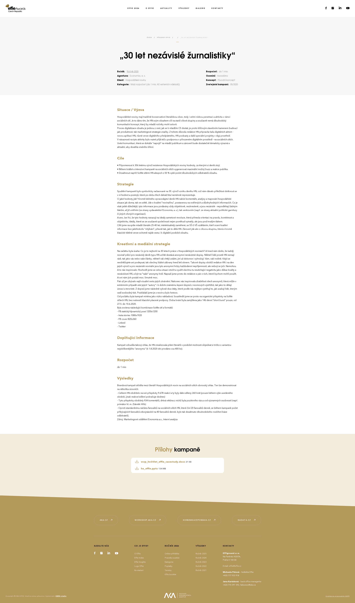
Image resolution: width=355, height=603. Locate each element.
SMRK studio (60, 596)
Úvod (149, 37)
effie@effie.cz (235, 566)
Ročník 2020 (132, 72)
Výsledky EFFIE (163, 37)
